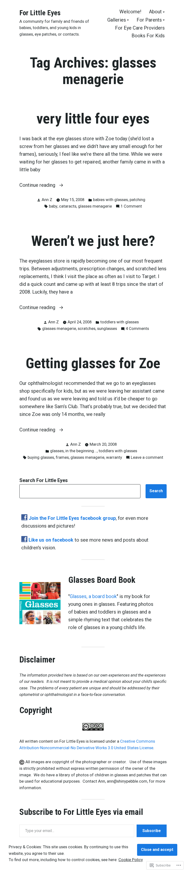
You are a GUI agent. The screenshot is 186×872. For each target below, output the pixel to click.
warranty (114, 457)
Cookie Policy (130, 859)
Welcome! (130, 12)
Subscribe (151, 830)
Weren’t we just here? (93, 241)
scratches (86, 328)
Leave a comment (147, 458)
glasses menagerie (95, 206)
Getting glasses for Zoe (93, 363)
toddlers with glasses (119, 322)
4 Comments (137, 329)
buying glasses (41, 457)
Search (156, 491)
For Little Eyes (40, 13)
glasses (57, 451)
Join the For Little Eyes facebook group (72, 518)
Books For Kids (148, 35)
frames (62, 457)
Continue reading (37, 185)
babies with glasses (110, 199)
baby (53, 206)
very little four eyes (93, 118)
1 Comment (131, 207)
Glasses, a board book (93, 596)
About (155, 12)
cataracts (67, 206)
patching (137, 199)
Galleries (116, 20)
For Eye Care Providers (140, 28)
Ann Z (47, 199)
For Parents (149, 20)
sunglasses (107, 328)
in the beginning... (81, 451)
